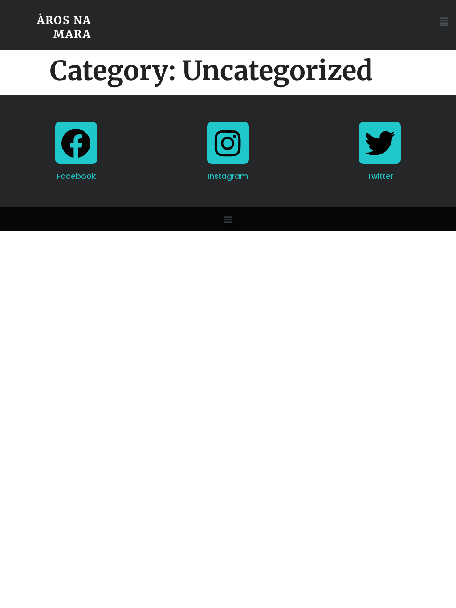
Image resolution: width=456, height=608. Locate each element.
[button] (444, 21)
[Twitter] (380, 143)
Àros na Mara (64, 27)
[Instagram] (228, 143)
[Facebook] (76, 143)
